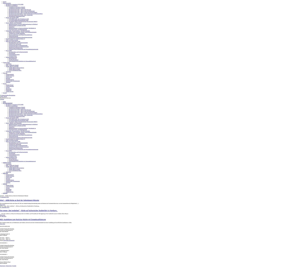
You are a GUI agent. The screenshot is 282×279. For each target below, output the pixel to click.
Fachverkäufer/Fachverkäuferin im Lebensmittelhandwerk (22, 61)
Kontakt (5, 92)
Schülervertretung (10, 75)
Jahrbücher (8, 71)
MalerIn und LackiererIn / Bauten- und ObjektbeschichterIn (22, 32)
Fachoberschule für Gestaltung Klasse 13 (15, 38)
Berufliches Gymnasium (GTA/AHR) (14, 4)
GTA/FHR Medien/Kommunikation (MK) (18, 20)
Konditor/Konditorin (13, 59)
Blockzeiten (8, 89)
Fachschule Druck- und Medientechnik (18, 29)
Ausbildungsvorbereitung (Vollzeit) (17, 8)
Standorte (8, 82)
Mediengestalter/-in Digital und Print (17, 25)
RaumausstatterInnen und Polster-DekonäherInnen (20, 34)
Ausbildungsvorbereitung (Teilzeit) (17, 7)
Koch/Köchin (12, 53)
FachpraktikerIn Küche (14, 54)
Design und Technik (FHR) (12, 17)
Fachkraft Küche (13, 56)
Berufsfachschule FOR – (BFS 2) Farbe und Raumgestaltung (23, 12)
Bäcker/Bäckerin (13, 58)
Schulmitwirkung (10, 79)
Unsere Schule (6, 62)
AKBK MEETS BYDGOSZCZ (16, 67)
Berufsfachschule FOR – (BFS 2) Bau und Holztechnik (22, 11)
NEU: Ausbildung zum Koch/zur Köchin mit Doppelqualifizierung (23, 220)
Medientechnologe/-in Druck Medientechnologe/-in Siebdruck (23, 24)
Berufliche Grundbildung (12, 5)
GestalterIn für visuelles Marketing (17, 33)
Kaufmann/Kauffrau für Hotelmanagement (19, 46)
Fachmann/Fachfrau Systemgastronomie (18, 45)
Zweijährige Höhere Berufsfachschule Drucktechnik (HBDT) (23, 21)
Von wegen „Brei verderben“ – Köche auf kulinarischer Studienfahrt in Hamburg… (29, 211)
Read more (2, 204)
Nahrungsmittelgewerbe (11, 57)
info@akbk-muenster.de (8, 240)
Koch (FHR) (9, 50)
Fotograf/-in (11, 26)
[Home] (2, 99)
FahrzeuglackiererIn (13, 36)
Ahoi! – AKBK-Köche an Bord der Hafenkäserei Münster (19, 200)
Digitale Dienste (9, 85)
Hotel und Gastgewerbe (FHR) (13, 41)
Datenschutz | (9, 265)
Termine (8, 87)
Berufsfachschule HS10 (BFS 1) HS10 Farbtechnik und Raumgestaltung (26, 13)
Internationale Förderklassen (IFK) (17, 16)
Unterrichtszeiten (10, 86)
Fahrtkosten (8, 90)
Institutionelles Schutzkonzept (13, 81)
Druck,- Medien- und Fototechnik (14, 23)
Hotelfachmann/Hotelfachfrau (16, 48)
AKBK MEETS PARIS (14, 69)
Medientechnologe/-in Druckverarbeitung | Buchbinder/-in (22, 28)
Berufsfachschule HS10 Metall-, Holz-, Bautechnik (21, 15)
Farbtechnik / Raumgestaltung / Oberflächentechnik (18, 30)
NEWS (4, 1)
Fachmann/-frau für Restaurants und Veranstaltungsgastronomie (23, 49)
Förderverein (9, 77)
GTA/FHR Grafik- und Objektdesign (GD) (19, 19)
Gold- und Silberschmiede (12, 40)
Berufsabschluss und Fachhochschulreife (18, 42)
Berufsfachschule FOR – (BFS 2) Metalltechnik (20, 9)
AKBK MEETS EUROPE (12, 66)
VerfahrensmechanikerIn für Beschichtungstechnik (20, 37)
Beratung (8, 78)
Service (4, 83)
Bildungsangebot (7, 3)
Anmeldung (8, 63)
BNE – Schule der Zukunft (12, 65)
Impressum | (3, 265)
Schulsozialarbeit (10, 74)
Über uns (5, 73)
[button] (3, 96)
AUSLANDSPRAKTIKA (15, 70)
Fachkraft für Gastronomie (15, 44)
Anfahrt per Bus (9, 91)
